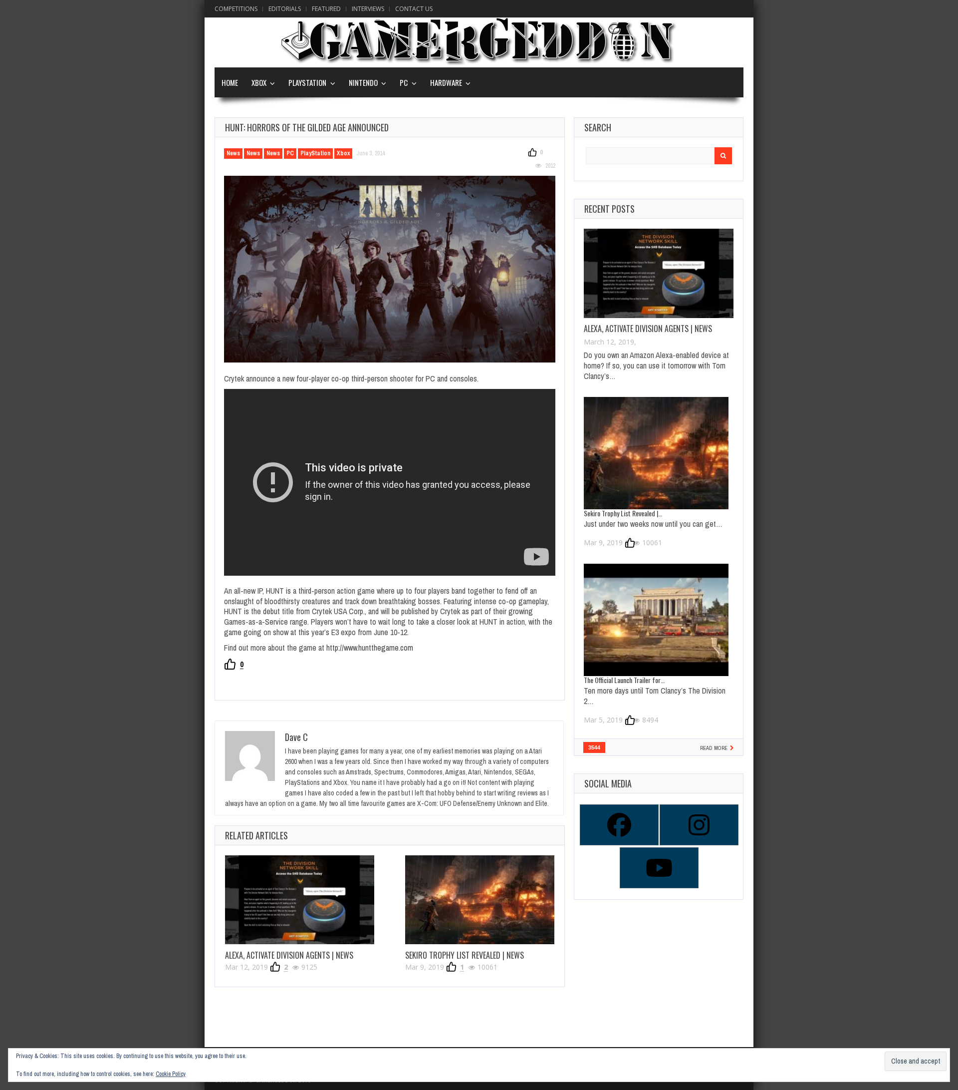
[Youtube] (659, 867)
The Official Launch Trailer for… (624, 680)
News (233, 153)
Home (230, 82)
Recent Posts (609, 208)
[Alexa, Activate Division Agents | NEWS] (299, 899)
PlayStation (307, 82)
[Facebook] (619, 824)
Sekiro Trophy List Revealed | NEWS (464, 955)
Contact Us (414, 8)
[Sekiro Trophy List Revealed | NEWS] (479, 899)
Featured (326, 8)
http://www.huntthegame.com (369, 647)
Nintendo (363, 82)
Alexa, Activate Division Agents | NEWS (289, 955)
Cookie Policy (171, 1074)
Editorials (284, 8)
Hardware (446, 82)
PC (404, 82)
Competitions (236, 8)
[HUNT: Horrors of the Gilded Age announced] (389, 269)
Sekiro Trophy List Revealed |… (623, 513)
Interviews (368, 8)
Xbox (258, 82)
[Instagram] (698, 824)
